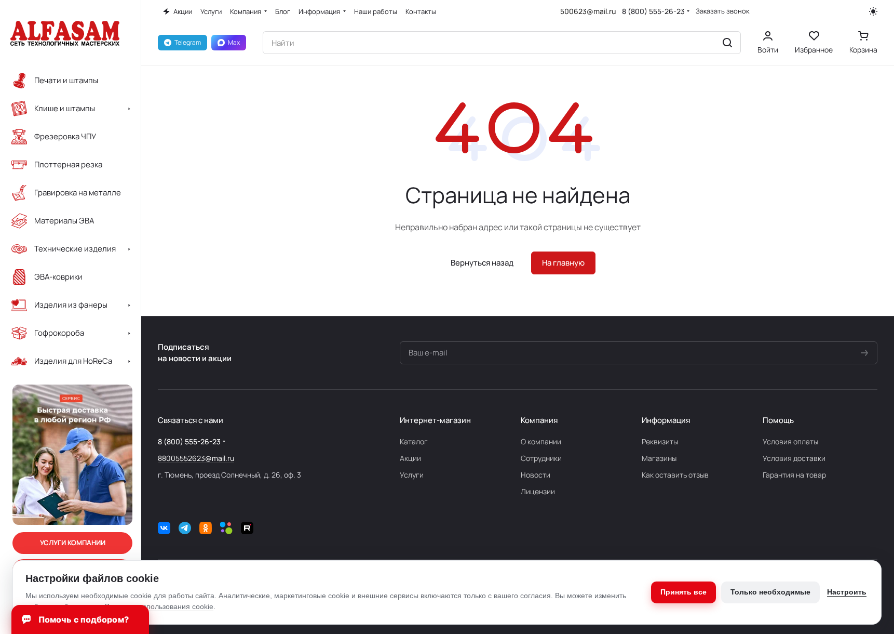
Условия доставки (794, 458)
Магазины (659, 458)
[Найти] (727, 42)
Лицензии (538, 491)
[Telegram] (185, 528)
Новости (535, 475)
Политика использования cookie (158, 606)
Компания (539, 420)
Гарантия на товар (794, 475)
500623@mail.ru (588, 11)
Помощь (778, 420)
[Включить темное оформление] (873, 11)
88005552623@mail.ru (196, 458)
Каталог (414, 441)
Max (234, 42)
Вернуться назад (482, 262)
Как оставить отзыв (675, 475)
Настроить (846, 592)
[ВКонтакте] (164, 528)
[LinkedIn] (226, 528)
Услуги (412, 475)
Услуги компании (72, 542)
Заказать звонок (722, 11)
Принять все (683, 592)
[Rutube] (247, 528)
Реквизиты (660, 441)
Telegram (187, 42)
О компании (541, 441)
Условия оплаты (790, 441)
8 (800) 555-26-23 (653, 11)
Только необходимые (770, 592)
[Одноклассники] (205, 528)
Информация (666, 420)
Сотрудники (541, 458)
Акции (410, 458)
